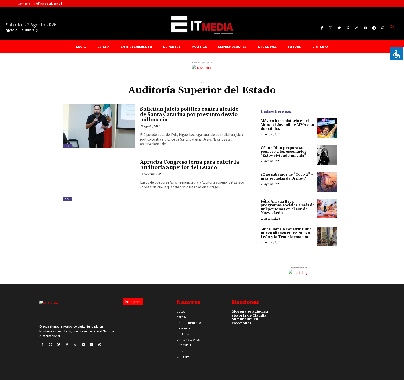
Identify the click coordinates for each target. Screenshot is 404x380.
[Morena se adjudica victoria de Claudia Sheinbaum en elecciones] (277, 314)
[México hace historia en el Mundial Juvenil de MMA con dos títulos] (327, 128)
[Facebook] (322, 28)
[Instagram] (331, 28)
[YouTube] (365, 28)
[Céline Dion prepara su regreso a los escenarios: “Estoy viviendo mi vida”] (327, 155)
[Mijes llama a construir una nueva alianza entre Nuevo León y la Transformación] (327, 236)
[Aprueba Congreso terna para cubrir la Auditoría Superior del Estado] (99, 179)
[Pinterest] (348, 28)
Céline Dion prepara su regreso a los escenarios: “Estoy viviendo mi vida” (284, 152)
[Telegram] (374, 28)
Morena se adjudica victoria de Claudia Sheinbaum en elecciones (250, 317)
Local (67, 146)
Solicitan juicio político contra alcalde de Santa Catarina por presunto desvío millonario (189, 114)
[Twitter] (339, 28)
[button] (392, 27)
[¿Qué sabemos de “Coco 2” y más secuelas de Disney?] (327, 182)
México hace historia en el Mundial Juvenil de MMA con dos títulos (287, 125)
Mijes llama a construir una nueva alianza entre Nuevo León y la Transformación (286, 233)
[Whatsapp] (383, 28)
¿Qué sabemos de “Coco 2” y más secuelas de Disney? (287, 176)
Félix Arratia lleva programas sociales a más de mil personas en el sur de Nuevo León (287, 207)
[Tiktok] (357, 28)
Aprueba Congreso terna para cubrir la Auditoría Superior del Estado (189, 165)
